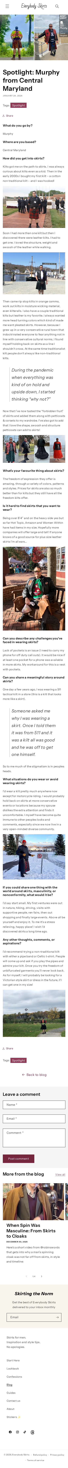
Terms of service (35, 1460)
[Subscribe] (57, 1317)
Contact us (13, 1400)
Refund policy (40, 1455)
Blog (9, 1384)
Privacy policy (57, 1455)
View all (60, 1174)
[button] (7, 6)
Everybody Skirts (20, 1455)
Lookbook (13, 1368)
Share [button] (9, 115)
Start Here (13, 1360)
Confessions (14, 1376)
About (10, 1408)
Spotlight (18, 105)
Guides (11, 1392)
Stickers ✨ (14, 1417)
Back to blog (37, 1075)
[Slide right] (41, 1276)
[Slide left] (26, 1276)
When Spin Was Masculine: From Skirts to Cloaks (31, 1231)
